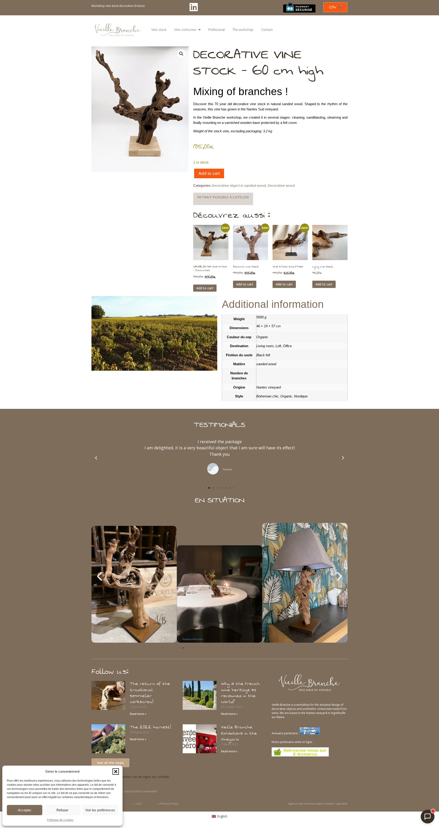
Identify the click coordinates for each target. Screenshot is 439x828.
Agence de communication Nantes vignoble (318, 803)
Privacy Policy (169, 803)
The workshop (243, 29)
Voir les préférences (100, 810)
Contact (267, 29)
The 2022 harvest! (150, 727)
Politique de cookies (60, 820)
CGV (139, 803)
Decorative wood (281, 185)
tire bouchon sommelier (140, 791)
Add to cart (209, 173)
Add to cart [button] (204, 288)
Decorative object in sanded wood (238, 185)
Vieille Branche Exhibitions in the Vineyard (239, 733)
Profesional (216, 29)
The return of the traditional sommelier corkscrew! (150, 693)
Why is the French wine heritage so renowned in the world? (240, 693)
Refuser (62, 810)
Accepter (24, 810)
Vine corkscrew (185, 29)
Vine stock (158, 29)
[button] (115, 771)
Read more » (138, 714)
